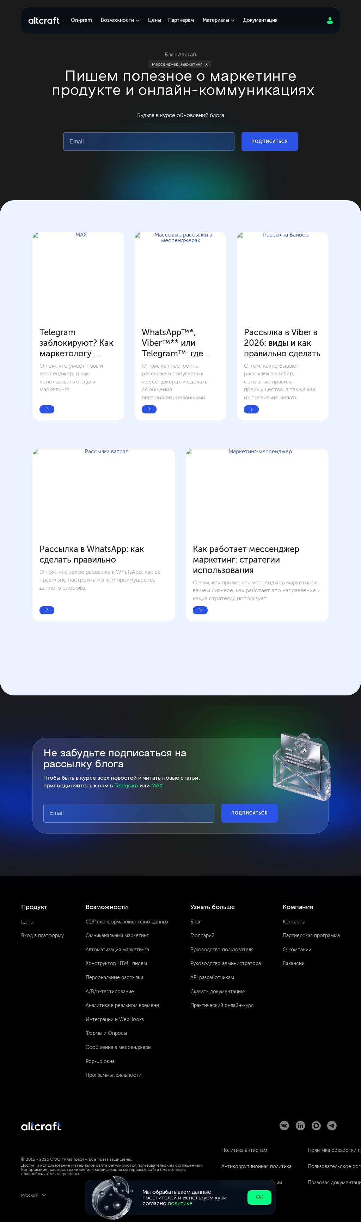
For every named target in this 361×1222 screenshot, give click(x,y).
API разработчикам (212, 978)
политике (180, 1203)
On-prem (81, 20)
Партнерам (181, 20)
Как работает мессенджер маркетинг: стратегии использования (247, 559)
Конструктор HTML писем (116, 963)
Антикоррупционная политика (256, 1166)
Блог (195, 922)
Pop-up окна (100, 1061)
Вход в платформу (42, 936)
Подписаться (269, 141)
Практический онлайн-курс (222, 1005)
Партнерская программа (311, 936)
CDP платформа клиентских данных (127, 922)
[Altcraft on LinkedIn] (300, 1128)
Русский (29, 1195)
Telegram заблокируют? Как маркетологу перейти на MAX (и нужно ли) (77, 343)
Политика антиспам (244, 1150)
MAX (157, 785)
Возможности (117, 20)
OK (259, 1197)
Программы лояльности (113, 1075)
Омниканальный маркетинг (117, 936)
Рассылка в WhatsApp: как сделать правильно (92, 554)
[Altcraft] (44, 20)
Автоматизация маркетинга (117, 950)
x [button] (207, 64)
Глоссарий (202, 936)
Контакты (294, 922)
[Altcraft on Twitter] (316, 1128)
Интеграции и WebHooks (115, 1020)
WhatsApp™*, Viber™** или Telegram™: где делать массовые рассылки (177, 343)
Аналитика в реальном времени (122, 1005)
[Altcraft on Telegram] (332, 1128)
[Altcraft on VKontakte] (284, 1128)
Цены (154, 20)
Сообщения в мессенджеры (118, 1047)
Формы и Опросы (106, 1033)
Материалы (216, 20)
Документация (260, 20)
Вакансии (294, 963)
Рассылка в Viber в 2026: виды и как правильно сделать (282, 342)
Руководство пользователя (221, 950)
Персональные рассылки (114, 978)
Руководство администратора (225, 963)
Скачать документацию (217, 992)
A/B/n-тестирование (110, 992)
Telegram (126, 785)
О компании (297, 950)
